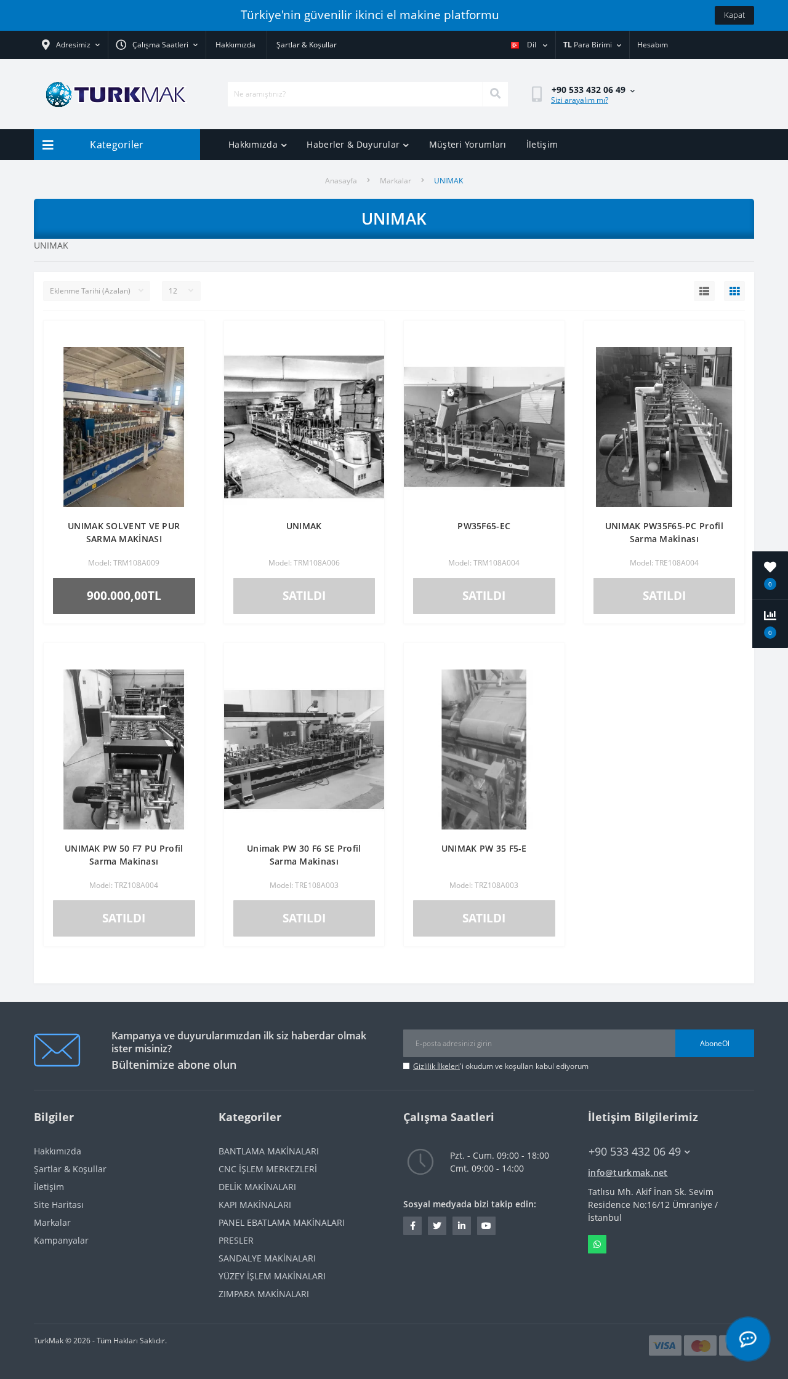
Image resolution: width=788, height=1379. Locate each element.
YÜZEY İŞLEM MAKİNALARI (272, 1276)
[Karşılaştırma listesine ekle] (185, 357)
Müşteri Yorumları (468, 144)
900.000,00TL (124, 595)
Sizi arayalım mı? (579, 100)
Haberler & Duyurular (353, 144)
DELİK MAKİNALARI (257, 1187)
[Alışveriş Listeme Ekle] (185, 337)
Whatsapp (597, 1244)
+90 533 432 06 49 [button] (635, 1152)
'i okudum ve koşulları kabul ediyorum (501, 1066)
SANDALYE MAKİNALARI (267, 1258)
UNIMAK (304, 526)
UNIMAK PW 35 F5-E (484, 848)
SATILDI (304, 595)
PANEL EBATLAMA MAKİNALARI (282, 1222)
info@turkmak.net (628, 1172)
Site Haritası (59, 1204)
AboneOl (715, 1043)
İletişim (542, 144)
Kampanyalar (61, 1240)
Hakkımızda (235, 44)
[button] (157, 45)
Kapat (734, 14)
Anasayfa (341, 180)
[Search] (495, 94)
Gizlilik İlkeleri (436, 1066)
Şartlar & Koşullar (306, 44)
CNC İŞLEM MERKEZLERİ (268, 1169)
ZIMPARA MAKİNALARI (264, 1294)
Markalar (395, 180)
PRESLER (236, 1240)
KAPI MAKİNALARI (255, 1204)
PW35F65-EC (483, 526)
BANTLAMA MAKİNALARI (269, 1151)
